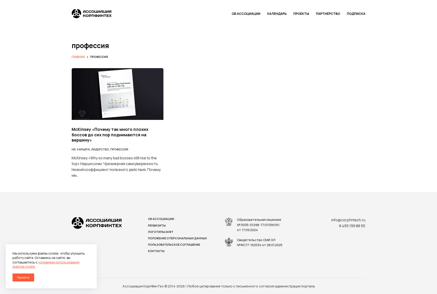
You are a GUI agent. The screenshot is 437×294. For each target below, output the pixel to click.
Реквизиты (157, 225)
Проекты (301, 13)
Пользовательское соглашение (174, 245)
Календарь (277, 13)
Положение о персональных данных (177, 238)
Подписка (356, 13)
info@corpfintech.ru (348, 219)
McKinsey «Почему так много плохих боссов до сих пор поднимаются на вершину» (110, 134)
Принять (23, 277)
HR (74, 149)
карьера (83, 149)
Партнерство (328, 13)
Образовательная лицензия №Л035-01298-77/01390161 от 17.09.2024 (259, 224)
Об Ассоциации (246, 13)
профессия (119, 149)
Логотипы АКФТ (160, 232)
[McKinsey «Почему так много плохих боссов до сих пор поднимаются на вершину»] (117, 94)
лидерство (100, 149)
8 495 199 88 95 (352, 225)
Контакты (156, 251)
